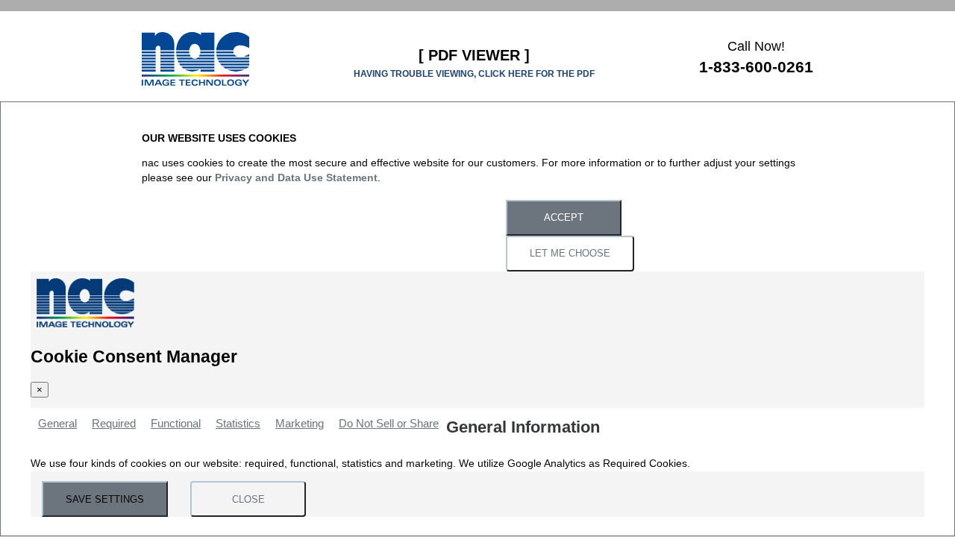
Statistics (238, 423)
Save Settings (105, 499)
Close (248, 499)
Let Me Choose (570, 254)
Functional (176, 423)
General (57, 423)
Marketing (299, 423)
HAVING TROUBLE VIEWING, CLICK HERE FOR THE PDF (474, 74)
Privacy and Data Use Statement (296, 178)
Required (114, 423)
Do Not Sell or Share (389, 423)
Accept (563, 218)
